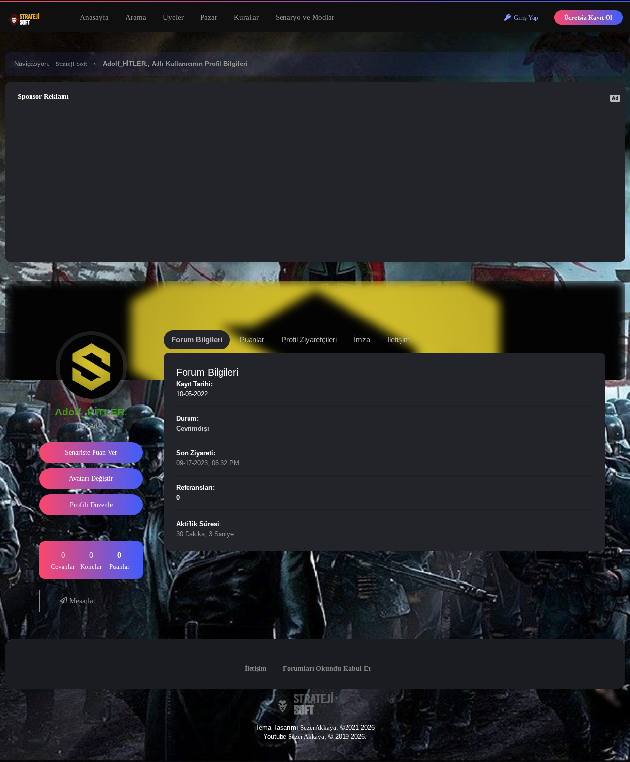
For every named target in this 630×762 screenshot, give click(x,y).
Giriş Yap (524, 17)
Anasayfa (94, 17)
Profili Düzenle (91, 504)
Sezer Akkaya (318, 727)
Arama (136, 17)
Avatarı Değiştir (91, 478)
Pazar (208, 17)
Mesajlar (81, 600)
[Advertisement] (315, 181)
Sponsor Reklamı (43, 96)
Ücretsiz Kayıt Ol (588, 17)
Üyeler (173, 17)
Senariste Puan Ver (91, 452)
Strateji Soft (71, 63)
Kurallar (246, 17)
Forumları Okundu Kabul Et (327, 668)
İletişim (256, 668)
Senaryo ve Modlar (305, 17)
